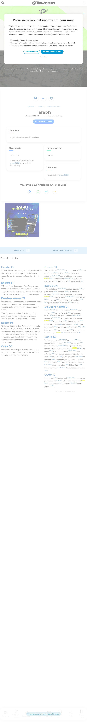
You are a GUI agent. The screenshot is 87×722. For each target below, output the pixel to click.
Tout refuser (43, 57)
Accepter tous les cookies (52, 51)
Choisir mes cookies (32, 51)
